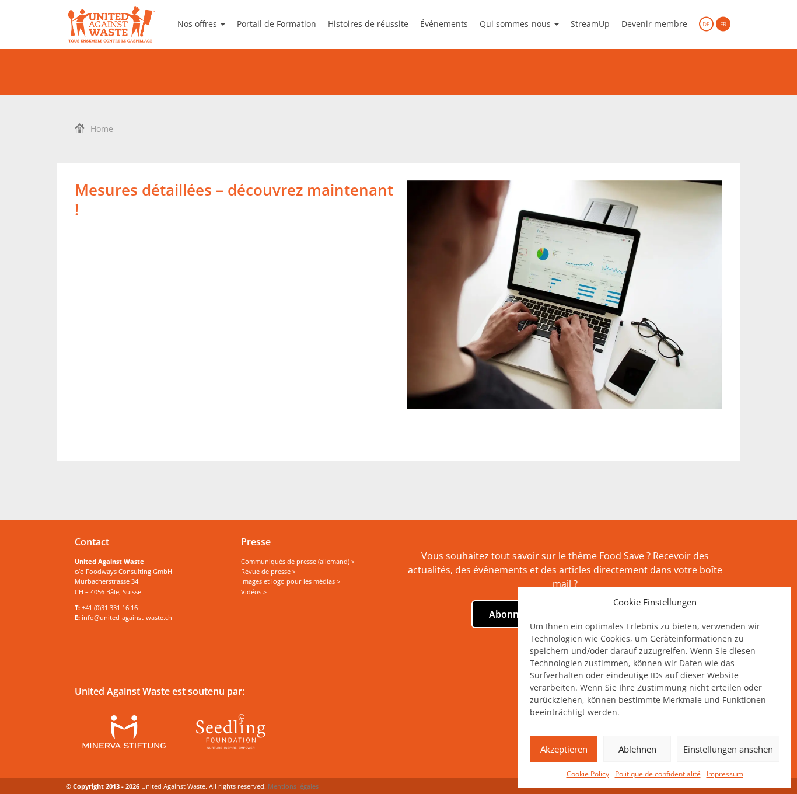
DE (706, 24)
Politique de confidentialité (658, 774)
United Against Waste (112, 24)
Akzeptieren (564, 749)
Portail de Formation (276, 23)
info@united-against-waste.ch (127, 617)
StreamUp (590, 23)
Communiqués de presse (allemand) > (298, 561)
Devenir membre (654, 23)
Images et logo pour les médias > (290, 581)
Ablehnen (637, 749)
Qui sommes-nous (516, 23)
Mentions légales (293, 786)
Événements (444, 23)
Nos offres (198, 23)
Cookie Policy (588, 774)
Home (101, 128)
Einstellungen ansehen (728, 749)
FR (723, 24)
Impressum (725, 774)
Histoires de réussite (368, 23)
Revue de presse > (268, 571)
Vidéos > (254, 591)
